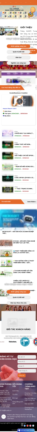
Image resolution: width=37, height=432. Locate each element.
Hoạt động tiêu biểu (18, 39)
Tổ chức (15, 394)
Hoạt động (10, 2)
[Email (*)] (27, 366)
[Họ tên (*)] (27, 357)
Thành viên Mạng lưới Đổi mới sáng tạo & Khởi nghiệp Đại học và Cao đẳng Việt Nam (21, 416)
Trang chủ (0, 2)
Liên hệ (30, 2)
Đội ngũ (15, 398)
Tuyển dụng (26, 2)
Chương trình (16, 2)
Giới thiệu (26, 27)
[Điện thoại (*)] (27, 371)
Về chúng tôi (6, 2)
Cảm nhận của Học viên (18, 284)
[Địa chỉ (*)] (27, 361)
